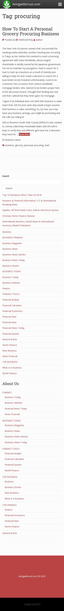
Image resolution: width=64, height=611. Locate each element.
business (9, 145)
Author (39, 39)
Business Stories (10, 265)
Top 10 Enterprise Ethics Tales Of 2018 (21, 194)
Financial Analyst (10, 299)
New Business (9, 350)
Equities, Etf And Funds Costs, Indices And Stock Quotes (30, 210)
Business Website (11, 282)
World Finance (9, 373)
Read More (24, 134)
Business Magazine (12, 243)
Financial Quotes (10, 333)
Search (5, 176)
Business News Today (13, 260)
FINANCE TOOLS (11, 294)
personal (28, 145)
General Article (9, 339)
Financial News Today (13, 327)
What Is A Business (12, 367)
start (47, 145)
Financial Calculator (12, 305)
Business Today (10, 277)
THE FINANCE (9, 504)
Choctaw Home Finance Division (18, 215)
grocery (19, 145)
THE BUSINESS (10, 361)
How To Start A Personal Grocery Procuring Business (30, 31)
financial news (9, 322)
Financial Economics (12, 311)
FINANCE (7, 392)
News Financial (9, 356)
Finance (6, 288)
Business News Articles (14, 254)
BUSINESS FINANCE (12, 237)
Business (6, 231)
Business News (13, 139)
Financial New (9, 316)
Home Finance (9, 344)
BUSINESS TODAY (11, 271)
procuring (38, 145)
